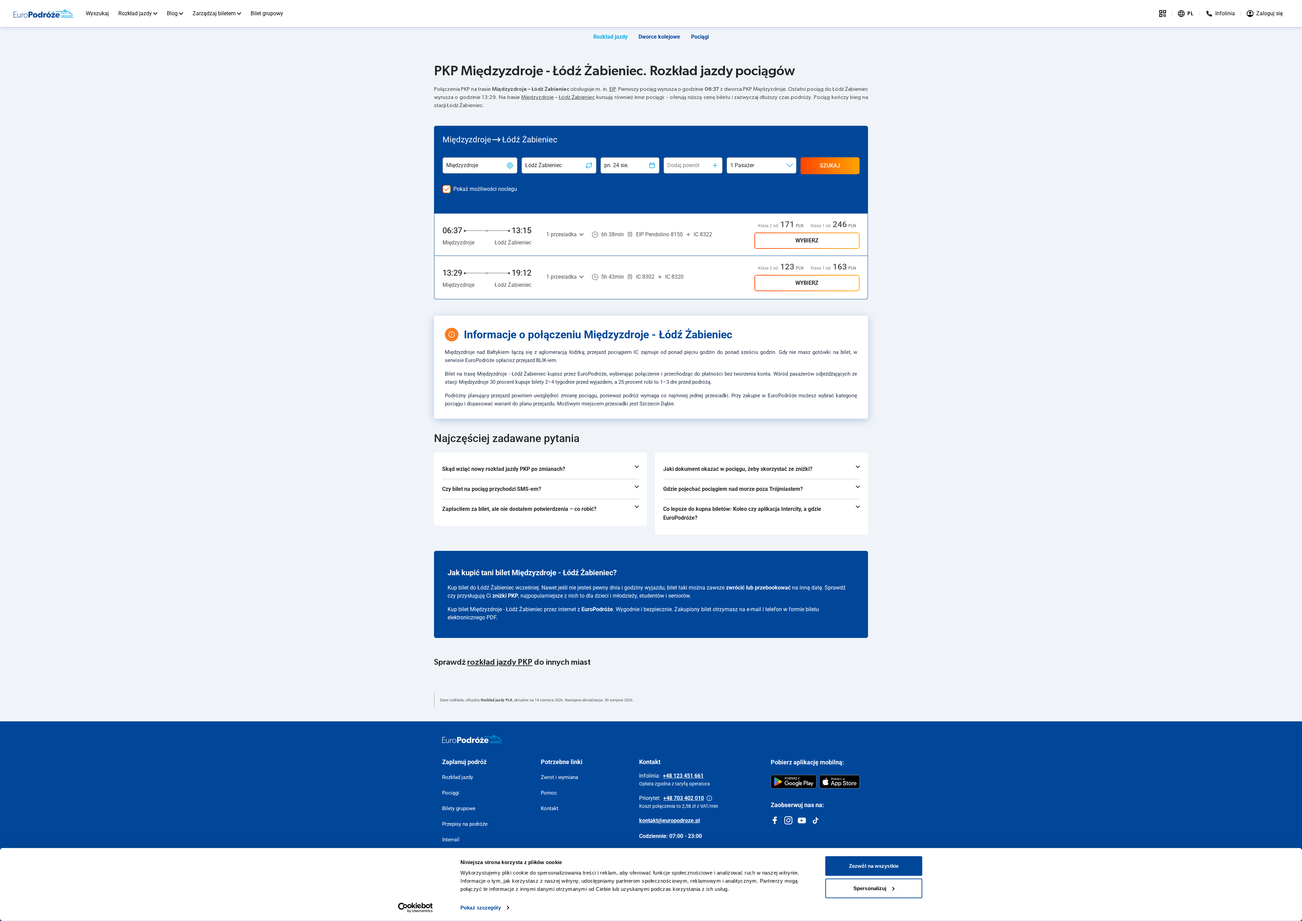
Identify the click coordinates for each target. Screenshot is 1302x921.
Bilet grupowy (267, 13)
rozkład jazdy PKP (499, 662)
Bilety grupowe (458, 808)
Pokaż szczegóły (480, 907)
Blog (172, 13)
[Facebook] (775, 820)
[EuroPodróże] (472, 739)
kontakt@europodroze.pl (669, 820)
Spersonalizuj (869, 888)
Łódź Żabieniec (577, 97)
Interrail (450, 840)
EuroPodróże (597, 609)
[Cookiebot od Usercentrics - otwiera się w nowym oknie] (415, 908)
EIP (612, 89)
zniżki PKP (505, 596)
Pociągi (700, 37)
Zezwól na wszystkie (874, 866)
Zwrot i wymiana (559, 777)
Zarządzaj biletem (214, 13)
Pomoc (549, 793)
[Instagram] (788, 820)
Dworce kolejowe (659, 37)
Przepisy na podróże (465, 824)
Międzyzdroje (537, 97)
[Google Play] (793, 781)
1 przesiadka (561, 234)
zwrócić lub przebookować (758, 587)
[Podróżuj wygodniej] (1162, 13)
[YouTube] (802, 820)
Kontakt (549, 808)
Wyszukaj (97, 13)
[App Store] (839, 781)
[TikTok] (815, 820)
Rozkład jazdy (135, 13)
